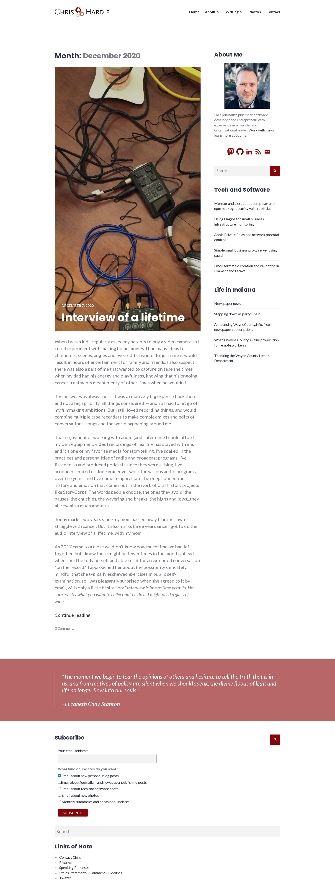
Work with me (259, 130)
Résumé (65, 862)
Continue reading (72, 615)
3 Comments (65, 628)
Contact (273, 12)
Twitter (65, 878)
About (210, 12)
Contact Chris (70, 857)
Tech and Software (242, 190)
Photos (255, 12)
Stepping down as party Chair (237, 314)
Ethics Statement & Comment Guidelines (90, 873)
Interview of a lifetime (123, 317)
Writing (232, 12)
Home (194, 12)
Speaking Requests (74, 867)
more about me (234, 135)
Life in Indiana (235, 290)
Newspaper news (227, 303)
